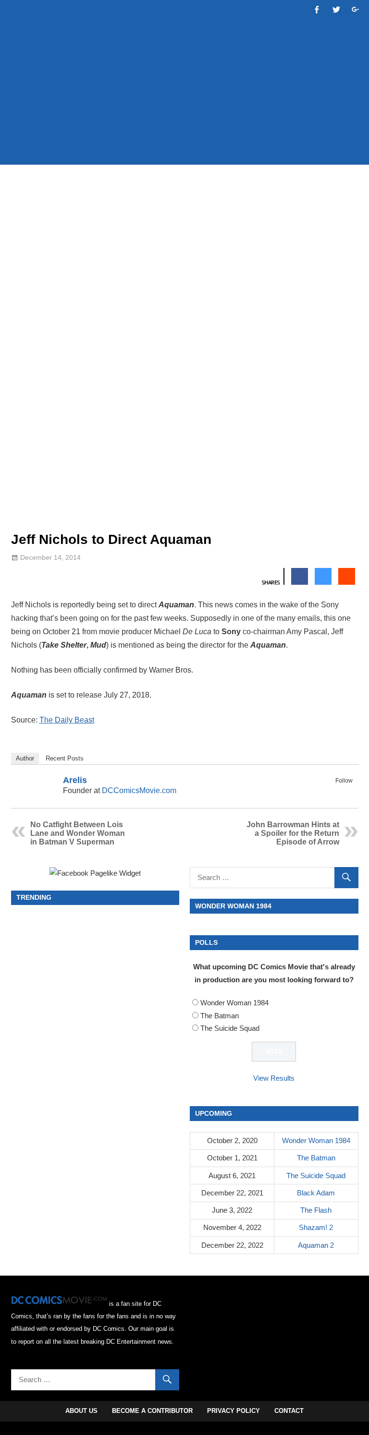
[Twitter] (346, 791)
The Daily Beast (66, 720)
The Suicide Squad (229, 1028)
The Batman (219, 1016)
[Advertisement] (186, 128)
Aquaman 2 (316, 1245)
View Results (274, 1078)
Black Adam (316, 1193)
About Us (81, 1410)
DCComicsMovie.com (139, 790)
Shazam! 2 (316, 1227)
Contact (289, 1410)
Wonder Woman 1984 (234, 1003)
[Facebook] (334, 791)
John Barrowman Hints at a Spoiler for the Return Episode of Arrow (292, 833)
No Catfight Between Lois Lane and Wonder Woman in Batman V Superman (77, 833)
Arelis (75, 780)
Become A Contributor (152, 1410)
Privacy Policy (233, 1410)
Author (25, 758)
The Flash (316, 1210)
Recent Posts (65, 758)
